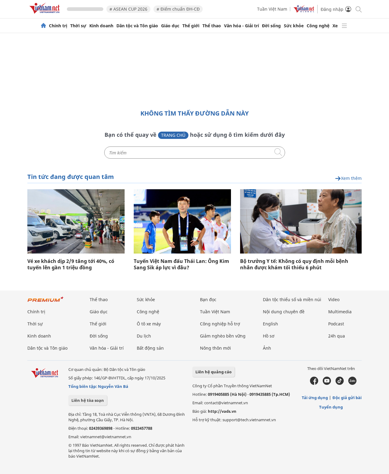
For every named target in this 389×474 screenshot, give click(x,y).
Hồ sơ (268, 336)
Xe (335, 26)
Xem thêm (351, 178)
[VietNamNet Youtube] (327, 383)
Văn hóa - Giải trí (241, 26)
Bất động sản (150, 348)
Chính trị (58, 26)
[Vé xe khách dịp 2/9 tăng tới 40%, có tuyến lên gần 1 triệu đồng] (76, 221)
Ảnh (267, 348)
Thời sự (78, 26)
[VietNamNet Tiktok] (340, 383)
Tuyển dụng (331, 407)
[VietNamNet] (43, 26)
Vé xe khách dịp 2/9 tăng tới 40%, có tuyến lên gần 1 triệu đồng (70, 264)
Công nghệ (318, 26)
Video (333, 299)
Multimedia (340, 311)
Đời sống (271, 26)
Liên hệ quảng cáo (213, 372)
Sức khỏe (294, 26)
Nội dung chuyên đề (284, 311)
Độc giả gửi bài (347, 397)
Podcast (336, 324)
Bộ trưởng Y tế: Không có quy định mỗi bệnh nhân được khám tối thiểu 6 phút (294, 264)
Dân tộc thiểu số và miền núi (292, 299)
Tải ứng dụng (315, 397)
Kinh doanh (101, 26)
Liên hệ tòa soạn (87, 400)
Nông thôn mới (215, 348)
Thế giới (190, 26)
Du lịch (144, 336)
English (270, 324)
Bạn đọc (208, 299)
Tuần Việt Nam (272, 9)
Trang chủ (173, 135)
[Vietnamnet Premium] (45, 302)
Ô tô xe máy (149, 324)
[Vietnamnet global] (304, 11)
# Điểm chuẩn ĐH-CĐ (178, 9)
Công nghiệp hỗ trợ (220, 324)
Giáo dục (170, 26)
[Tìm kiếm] (358, 8)
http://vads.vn (222, 411)
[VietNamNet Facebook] (314, 383)
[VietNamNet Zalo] (352, 383)
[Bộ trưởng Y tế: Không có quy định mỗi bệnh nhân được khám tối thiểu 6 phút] (301, 221)
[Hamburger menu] (344, 25)
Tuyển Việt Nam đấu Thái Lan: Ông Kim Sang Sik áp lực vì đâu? (181, 264)
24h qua (336, 336)
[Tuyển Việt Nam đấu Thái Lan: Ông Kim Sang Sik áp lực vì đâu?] (182, 221)
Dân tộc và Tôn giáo (137, 26)
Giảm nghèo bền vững (223, 336)
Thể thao (211, 26)
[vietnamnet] (45, 14)
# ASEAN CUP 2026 (128, 9)
